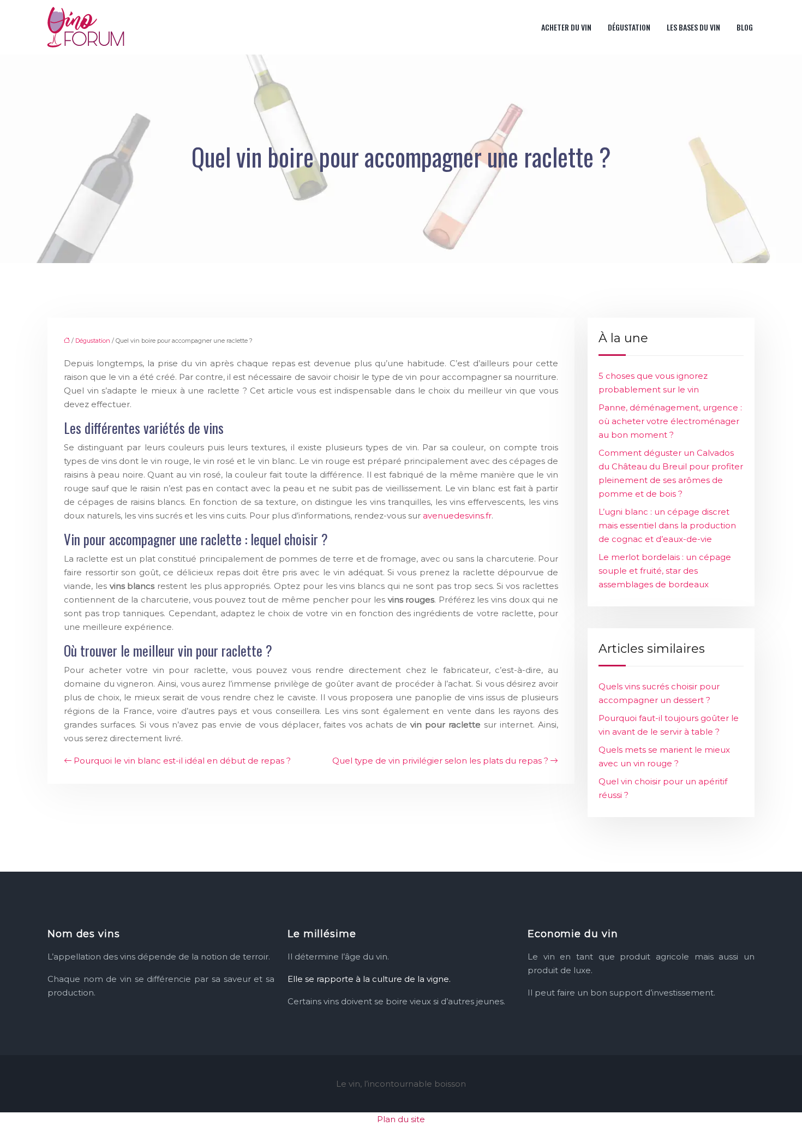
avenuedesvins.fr (457, 515)
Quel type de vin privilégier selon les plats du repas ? (440, 760)
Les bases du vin (693, 27)
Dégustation (629, 27)
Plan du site (401, 1119)
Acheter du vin (566, 27)
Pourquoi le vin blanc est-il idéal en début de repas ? (182, 760)
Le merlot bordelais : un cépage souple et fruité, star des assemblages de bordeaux (664, 570)
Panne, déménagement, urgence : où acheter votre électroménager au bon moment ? (670, 421)
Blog (745, 27)
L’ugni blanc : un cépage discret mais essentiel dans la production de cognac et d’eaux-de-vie (667, 525)
